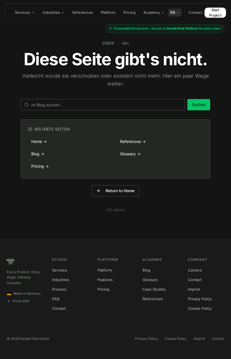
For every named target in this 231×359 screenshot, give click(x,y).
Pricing (129, 12)
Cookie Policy (200, 308)
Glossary (150, 279)
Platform (108, 12)
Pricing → (40, 166)
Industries (51, 12)
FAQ (55, 299)
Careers (195, 270)
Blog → (37, 153)
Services (22, 12)
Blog (146, 270)
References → (133, 141)
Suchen (199, 104)
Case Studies (154, 289)
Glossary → (130, 153)
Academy (151, 12)
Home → (39, 141)
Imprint (194, 289)
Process (59, 289)
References (82, 12)
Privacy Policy (200, 299)
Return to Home (120, 190)
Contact (195, 12)
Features (105, 279)
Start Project (215, 12)
